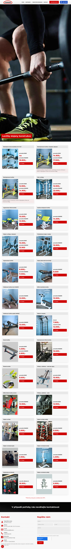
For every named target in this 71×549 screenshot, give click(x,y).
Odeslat (40, 542)
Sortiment (28, 2)
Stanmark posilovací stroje (9, 537)
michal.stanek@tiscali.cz (9, 530)
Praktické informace (37, 2)
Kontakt (46, 2)
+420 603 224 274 (54, 2)
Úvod (23, 2)
